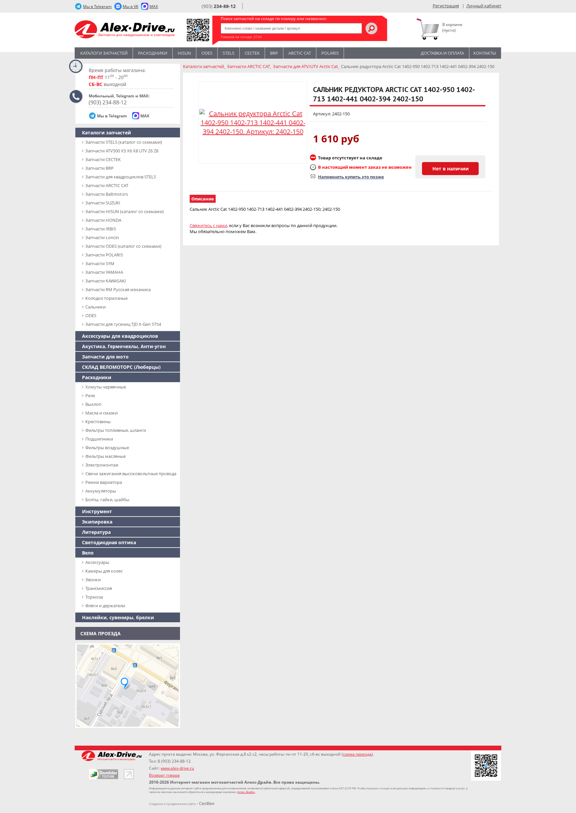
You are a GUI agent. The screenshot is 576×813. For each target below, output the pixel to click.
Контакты (484, 53)
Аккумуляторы (100, 491)
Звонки (93, 580)
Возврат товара (164, 775)
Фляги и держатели (105, 606)
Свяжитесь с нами (208, 225)
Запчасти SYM (99, 263)
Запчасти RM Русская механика (118, 289)
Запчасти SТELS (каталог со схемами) (123, 142)
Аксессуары (97, 562)
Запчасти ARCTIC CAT (106, 185)
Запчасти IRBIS (100, 229)
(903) (219, 6)
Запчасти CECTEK (103, 159)
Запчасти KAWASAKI (105, 281)
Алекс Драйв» (246, 792)
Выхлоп (93, 404)
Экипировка (97, 522)
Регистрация (446, 6)
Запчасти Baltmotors (106, 194)
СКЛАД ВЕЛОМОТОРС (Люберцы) (121, 367)
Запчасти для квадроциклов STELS (120, 177)
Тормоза (94, 597)
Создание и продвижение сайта (172, 804)
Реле (90, 395)
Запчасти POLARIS (104, 255)
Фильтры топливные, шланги (115, 430)
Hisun (184, 53)
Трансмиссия (98, 588)
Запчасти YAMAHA (104, 272)
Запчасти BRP (99, 168)
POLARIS (330, 53)
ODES (90, 315)
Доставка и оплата (442, 53)
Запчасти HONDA (103, 220)
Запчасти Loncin (102, 237)
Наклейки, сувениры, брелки (118, 617)
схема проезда (357, 754)
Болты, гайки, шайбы (107, 500)
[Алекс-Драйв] (125, 30)
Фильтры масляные (105, 456)
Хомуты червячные (105, 387)
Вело (88, 553)
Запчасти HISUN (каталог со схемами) (124, 211)
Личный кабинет (483, 6)
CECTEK (252, 53)
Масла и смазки (101, 413)
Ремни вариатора (103, 482)
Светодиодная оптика (109, 542)
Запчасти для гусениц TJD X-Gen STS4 (123, 324)
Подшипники (99, 439)
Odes (206, 53)
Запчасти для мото (105, 356)
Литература (96, 532)
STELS (228, 53)
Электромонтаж (102, 465)
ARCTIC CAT (299, 53)
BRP (274, 53)
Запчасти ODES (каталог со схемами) (123, 246)
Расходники (152, 53)
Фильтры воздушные (107, 448)
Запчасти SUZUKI (102, 203)
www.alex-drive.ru (177, 768)
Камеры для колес (104, 571)
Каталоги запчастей (104, 53)
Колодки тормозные (106, 298)
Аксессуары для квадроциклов (120, 336)
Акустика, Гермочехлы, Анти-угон (124, 346)
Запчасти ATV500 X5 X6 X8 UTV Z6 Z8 (121, 151)
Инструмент (97, 511)
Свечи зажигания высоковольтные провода (130, 474)
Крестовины (98, 422)
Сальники (95, 307)
